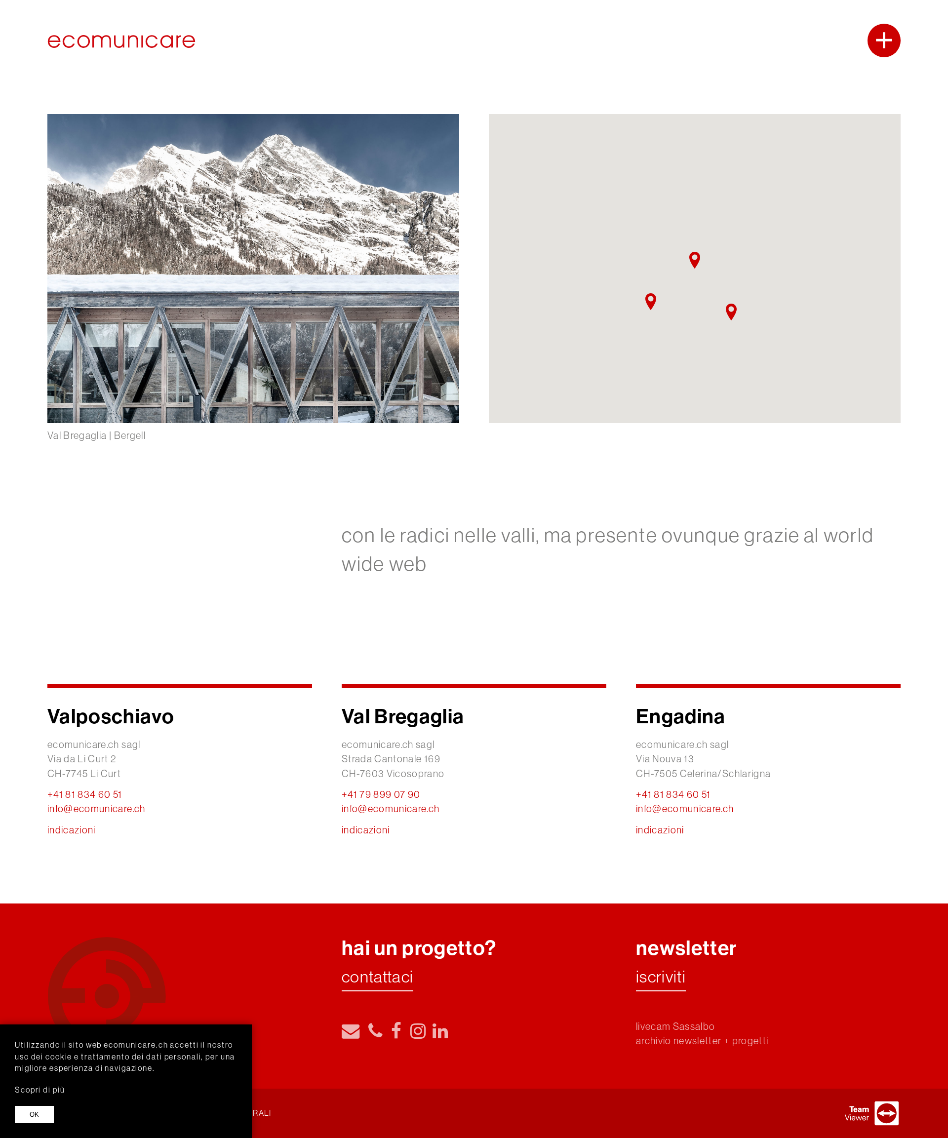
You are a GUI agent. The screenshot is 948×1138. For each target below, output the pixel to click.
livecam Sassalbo (675, 1026)
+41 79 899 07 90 (381, 794)
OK (34, 1114)
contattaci (377, 978)
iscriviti (661, 978)
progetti (750, 1040)
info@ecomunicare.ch (96, 808)
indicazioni (71, 830)
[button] (650, 301)
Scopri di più (40, 1090)
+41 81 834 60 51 (84, 794)
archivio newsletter (679, 1040)
